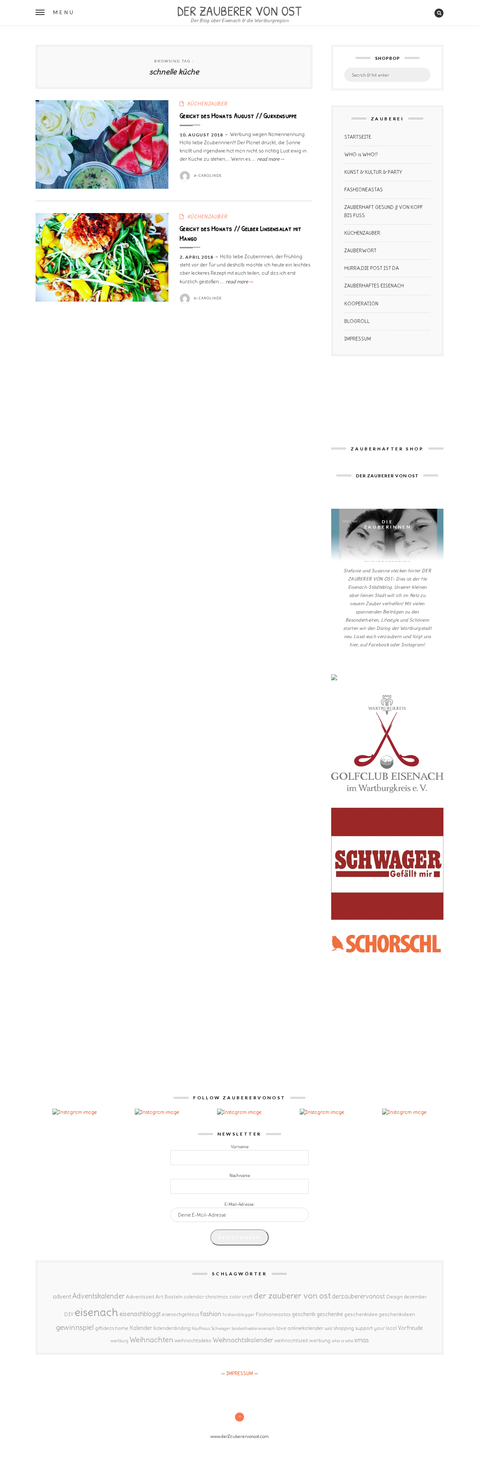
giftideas (104, 1328)
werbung (319, 1340)
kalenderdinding (171, 1328)
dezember (415, 1297)
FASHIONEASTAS (363, 190)
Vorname (239, 1146)
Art (159, 1296)
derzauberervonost (358, 1296)
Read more (270, 159)
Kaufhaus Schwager (211, 1328)
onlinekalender (305, 1328)
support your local (376, 1328)
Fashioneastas (273, 1314)
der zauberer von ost (292, 1295)
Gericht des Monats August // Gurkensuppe (238, 115)
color (235, 1297)
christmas (216, 1297)
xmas (361, 1340)
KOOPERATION (361, 304)
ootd (328, 1328)
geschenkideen (397, 1314)
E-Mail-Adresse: (239, 1204)
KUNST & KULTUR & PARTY (373, 172)
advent (62, 1296)
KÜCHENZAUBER (207, 104)
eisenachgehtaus (180, 1314)
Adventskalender (98, 1296)
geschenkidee (361, 1314)
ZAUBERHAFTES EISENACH (374, 286)
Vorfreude (410, 1327)
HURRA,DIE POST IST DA (371, 268)
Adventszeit (140, 1296)
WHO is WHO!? (361, 154)
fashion (211, 1313)
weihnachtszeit (291, 1340)
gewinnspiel (75, 1327)
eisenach (96, 1312)
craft (247, 1297)
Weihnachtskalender (243, 1340)
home (121, 1328)
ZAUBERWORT (360, 250)
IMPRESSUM (357, 339)
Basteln (173, 1296)
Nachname (239, 1175)
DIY (68, 1314)
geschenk (303, 1314)
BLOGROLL (357, 321)
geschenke (330, 1314)
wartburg (119, 1340)
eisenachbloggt (140, 1314)
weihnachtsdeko (192, 1340)
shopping (343, 1328)
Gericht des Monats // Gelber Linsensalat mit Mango (240, 233)
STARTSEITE (357, 137)
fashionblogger (238, 1314)
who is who (342, 1340)
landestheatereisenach (253, 1328)
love (281, 1328)
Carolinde (210, 175)
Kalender (140, 1327)
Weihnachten (151, 1339)
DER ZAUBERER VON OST (239, 10)
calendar (194, 1297)
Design (394, 1296)
